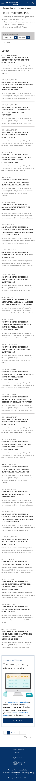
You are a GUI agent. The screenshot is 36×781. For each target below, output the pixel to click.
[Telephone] (28, 3)
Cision (21, 778)
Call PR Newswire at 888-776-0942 (18, 763)
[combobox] (22, 37)
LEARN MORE (18, 720)
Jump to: (10, 34)
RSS (31, 772)
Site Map (25, 772)
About (17, 755)
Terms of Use (12, 770)
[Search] (33, 3)
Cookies (18, 775)
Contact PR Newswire (18, 749)
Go (28, 38)
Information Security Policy (11, 772)
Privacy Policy (23, 770)
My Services (17, 758)
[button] (16, 37)
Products (17, 752)
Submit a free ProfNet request (15, 714)
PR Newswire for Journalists (17, 702)
